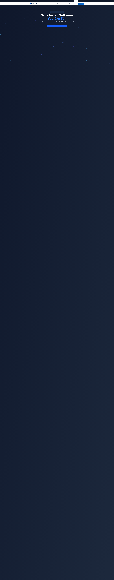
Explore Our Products (57, 26)
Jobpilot (61, 3)
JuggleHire (57, 3)
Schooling (71, 3)
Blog (75, 3)
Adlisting (66, 3)
